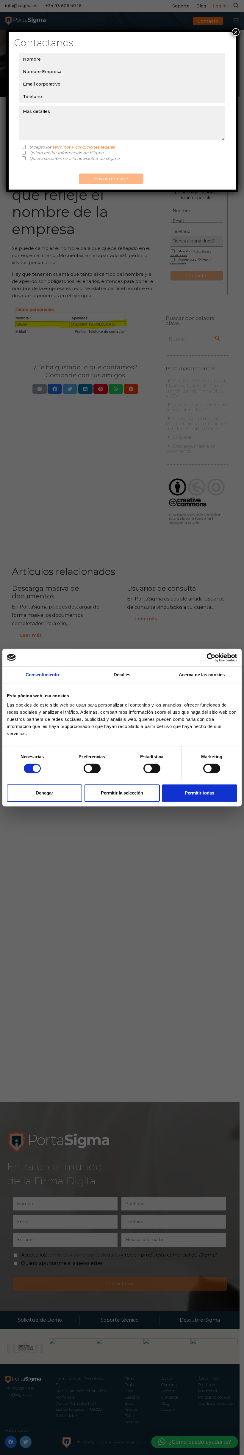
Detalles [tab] (122, 674)
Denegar (44, 792)
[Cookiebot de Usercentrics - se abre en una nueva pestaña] (211, 657)
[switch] (92, 768)
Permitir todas (199, 792)
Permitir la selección (122, 792)
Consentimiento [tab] (42, 674)
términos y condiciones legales (84, 147)
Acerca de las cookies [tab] (202, 674)
